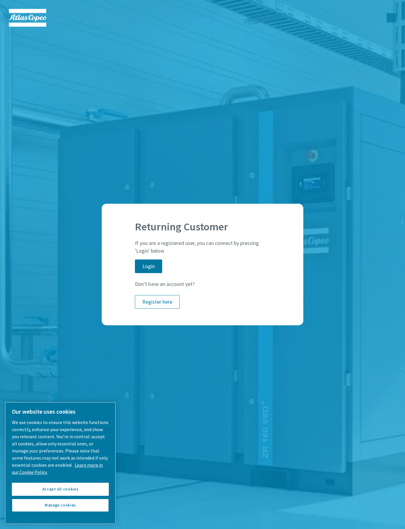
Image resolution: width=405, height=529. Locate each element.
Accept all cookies (60, 489)
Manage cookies (60, 505)
